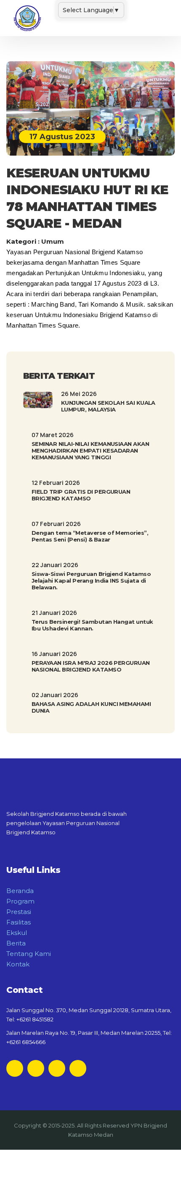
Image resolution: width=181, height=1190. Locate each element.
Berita (16, 943)
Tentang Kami (28, 954)
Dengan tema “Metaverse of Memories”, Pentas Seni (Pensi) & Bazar (90, 536)
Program (20, 901)
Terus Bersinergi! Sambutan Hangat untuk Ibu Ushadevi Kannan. (92, 625)
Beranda (20, 891)
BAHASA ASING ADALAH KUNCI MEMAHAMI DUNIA (91, 707)
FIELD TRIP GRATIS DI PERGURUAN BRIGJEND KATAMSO (81, 495)
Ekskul (16, 933)
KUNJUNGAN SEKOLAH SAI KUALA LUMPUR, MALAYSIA (108, 406)
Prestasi (18, 912)
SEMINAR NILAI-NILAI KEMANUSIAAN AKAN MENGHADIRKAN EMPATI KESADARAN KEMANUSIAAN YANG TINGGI (90, 450)
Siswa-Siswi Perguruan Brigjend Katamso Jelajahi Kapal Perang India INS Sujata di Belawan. (91, 580)
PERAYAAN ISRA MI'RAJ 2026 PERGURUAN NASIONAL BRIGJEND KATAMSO (91, 666)
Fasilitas (18, 922)
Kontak (17, 964)
